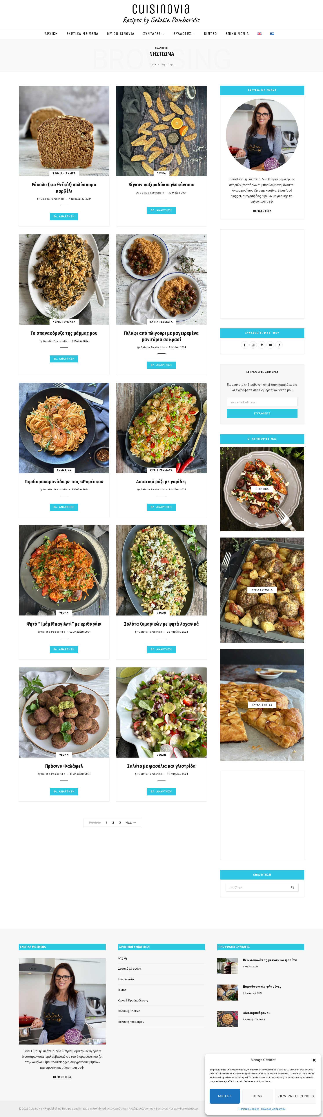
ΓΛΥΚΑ (161, 173)
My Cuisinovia (121, 34)
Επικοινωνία (126, 979)
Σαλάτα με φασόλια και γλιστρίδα (161, 766)
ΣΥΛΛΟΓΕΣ (182, 34)
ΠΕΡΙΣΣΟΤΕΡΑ (262, 211)
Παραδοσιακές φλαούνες (262, 986)
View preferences (296, 1096)
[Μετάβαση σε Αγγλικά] (259, 31)
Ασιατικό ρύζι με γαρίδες (161, 482)
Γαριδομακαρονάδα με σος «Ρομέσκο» (64, 482)
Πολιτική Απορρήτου (273, 1108)
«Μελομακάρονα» (257, 1013)
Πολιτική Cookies (249, 1108)
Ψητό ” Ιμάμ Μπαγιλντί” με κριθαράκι (64, 624)
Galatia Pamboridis (52, 198)
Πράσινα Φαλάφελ (64, 766)
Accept (225, 1096)
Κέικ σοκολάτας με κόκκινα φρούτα (270, 960)
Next (129, 822)
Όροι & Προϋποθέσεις (133, 1000)
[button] (314, 1060)
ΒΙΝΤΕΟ (210, 34)
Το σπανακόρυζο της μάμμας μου (64, 333)
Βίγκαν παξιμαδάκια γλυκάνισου (161, 185)
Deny (258, 1096)
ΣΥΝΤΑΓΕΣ (152, 34)
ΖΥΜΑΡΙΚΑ (64, 470)
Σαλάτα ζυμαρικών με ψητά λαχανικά (161, 624)
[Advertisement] (262, 273)
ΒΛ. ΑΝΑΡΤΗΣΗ (64, 216)
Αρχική (122, 958)
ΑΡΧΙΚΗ (51, 34)
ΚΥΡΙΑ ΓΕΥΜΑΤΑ (64, 321)
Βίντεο (122, 990)
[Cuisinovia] (161, 14)
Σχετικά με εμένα (129, 968)
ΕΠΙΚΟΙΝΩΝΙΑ (237, 34)
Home (152, 64)
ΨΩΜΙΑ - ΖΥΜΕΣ (64, 173)
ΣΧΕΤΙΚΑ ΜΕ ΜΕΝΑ (83, 34)
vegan (64, 612)
